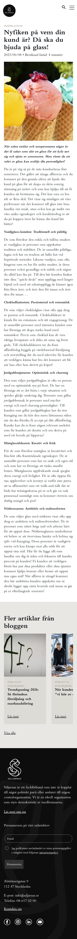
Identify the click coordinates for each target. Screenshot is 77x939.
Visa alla (10, 733)
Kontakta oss (13, 909)
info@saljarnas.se (27, 895)
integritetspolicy (48, 852)
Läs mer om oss (15, 812)
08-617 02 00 (26, 901)
